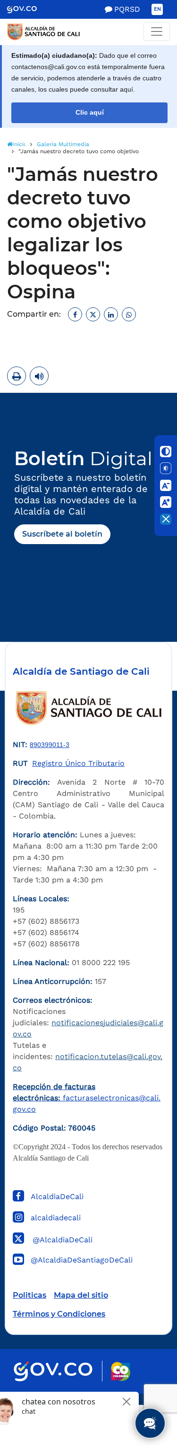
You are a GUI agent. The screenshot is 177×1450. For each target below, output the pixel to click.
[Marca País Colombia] (120, 1371)
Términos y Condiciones (59, 1314)
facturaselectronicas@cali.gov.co (86, 1098)
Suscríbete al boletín (62, 534)
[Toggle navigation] (156, 31)
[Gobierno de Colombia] (28, 9)
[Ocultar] (165, 519)
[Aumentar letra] (165, 502)
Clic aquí (90, 112)
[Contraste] (165, 451)
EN (157, 9)
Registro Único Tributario (78, 763)
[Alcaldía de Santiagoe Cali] (88, 32)
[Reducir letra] (165, 485)
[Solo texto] (165, 468)
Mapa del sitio (81, 1295)
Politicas (29, 1295)
